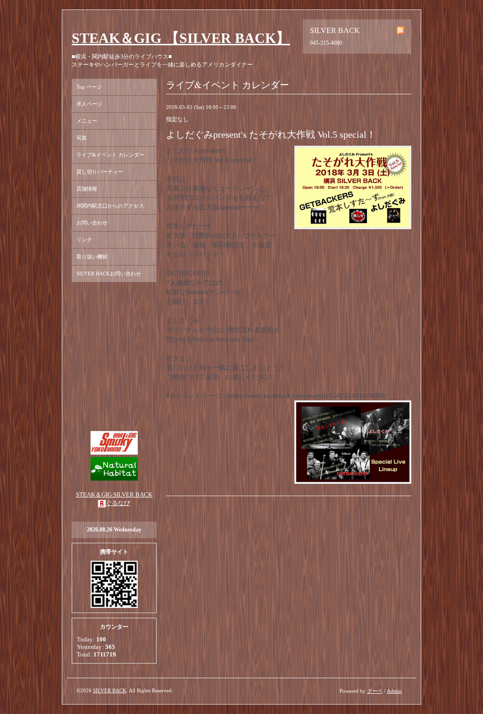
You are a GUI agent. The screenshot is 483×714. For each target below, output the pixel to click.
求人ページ (89, 104)
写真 (81, 138)
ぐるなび (118, 502)
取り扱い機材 (92, 256)
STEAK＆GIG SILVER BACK (114, 494)
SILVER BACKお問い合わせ (108, 273)
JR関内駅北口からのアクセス (110, 205)
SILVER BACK (109, 690)
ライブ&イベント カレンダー (110, 155)
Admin (394, 691)
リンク (84, 239)
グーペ (375, 691)
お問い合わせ (92, 222)
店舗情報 (86, 188)
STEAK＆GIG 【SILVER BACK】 (181, 38)
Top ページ (89, 87)
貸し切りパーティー (99, 171)
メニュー (86, 121)
